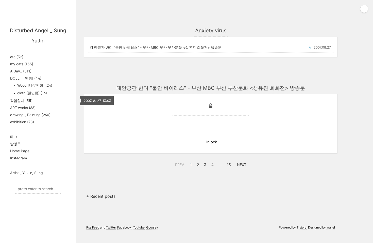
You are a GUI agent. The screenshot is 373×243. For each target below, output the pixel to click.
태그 (13, 136)
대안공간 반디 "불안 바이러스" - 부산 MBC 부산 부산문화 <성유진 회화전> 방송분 (156, 47)
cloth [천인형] (31, 93)
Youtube (139, 227)
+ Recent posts (100, 196)
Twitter (111, 227)
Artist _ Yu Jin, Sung (26, 173)
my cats (21, 64)
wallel (331, 227)
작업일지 (21, 100)
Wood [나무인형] (34, 85)
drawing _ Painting (30, 115)
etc (16, 57)
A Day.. (20, 71)
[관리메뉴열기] (364, 9)
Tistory (302, 227)
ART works (23, 107)
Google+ (152, 227)
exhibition (22, 122)
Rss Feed (92, 227)
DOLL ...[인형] (25, 78)
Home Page (19, 151)
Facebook (124, 227)
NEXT (241, 164)
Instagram (18, 158)
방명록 (15, 144)
